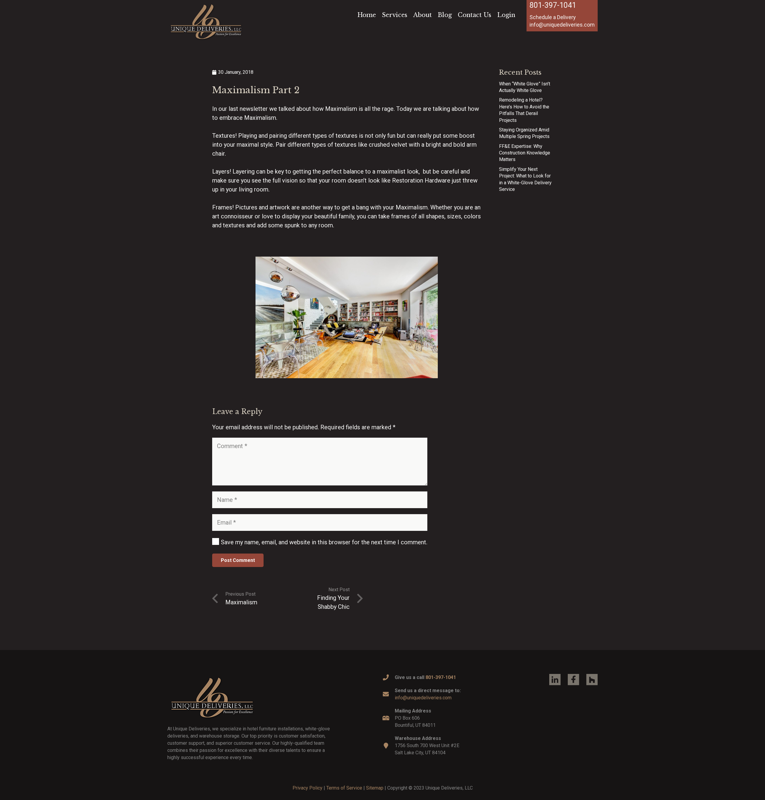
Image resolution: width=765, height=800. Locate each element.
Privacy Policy (307, 788)
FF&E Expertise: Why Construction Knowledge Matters (524, 153)
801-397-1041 (553, 5)
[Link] (206, 21)
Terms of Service (344, 788)
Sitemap (374, 788)
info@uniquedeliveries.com (423, 698)
